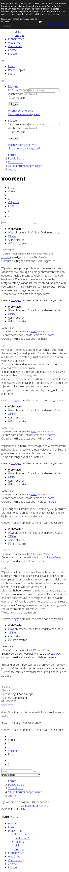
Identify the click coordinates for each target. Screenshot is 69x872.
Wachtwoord (15, 94)
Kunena (43, 806)
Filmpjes (19, 35)
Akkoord (7, 26)
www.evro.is (8, 705)
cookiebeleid (53, 14)
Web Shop (14, 42)
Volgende (13, 202)
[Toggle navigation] (2, 60)
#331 (34, 331)
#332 (34, 431)
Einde (11, 206)
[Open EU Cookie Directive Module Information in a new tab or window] (52, 23)
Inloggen (13, 53)
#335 (34, 650)
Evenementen (16, 39)
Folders (19, 842)
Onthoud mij (19, 98)
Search (12, 73)
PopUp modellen (24, 834)
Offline (12, 236)
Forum (12, 827)
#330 (34, 253)
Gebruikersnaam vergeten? (24, 114)
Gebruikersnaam (18, 90)
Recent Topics (16, 70)
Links (18, 31)
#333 (34, 494)
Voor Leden (15, 46)
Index (11, 66)
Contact (12, 50)
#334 (34, 553)
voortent (6, 257)
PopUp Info (15, 831)
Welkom (12, 823)
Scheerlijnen (54, 557)
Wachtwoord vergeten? (22, 110)
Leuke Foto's (22, 838)
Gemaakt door (30, 806)
